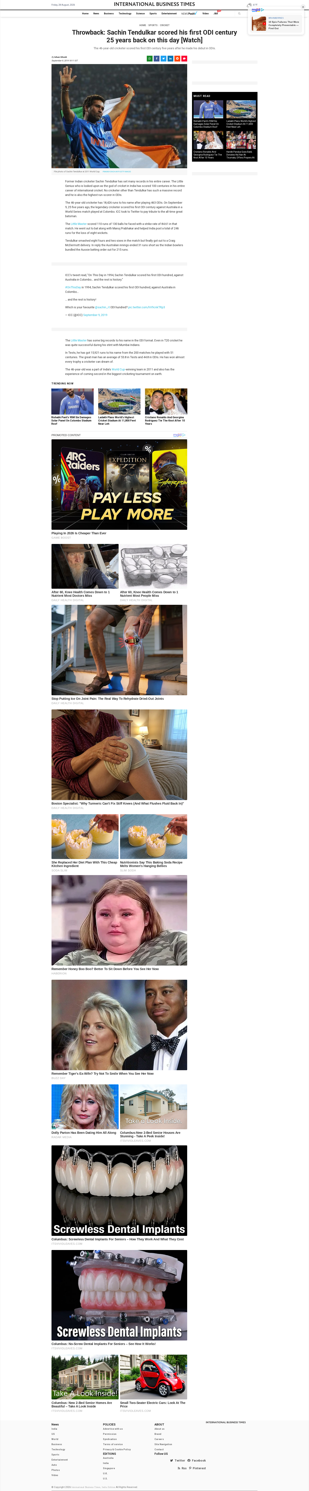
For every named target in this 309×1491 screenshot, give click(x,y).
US (53, 1434)
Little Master (79, 224)
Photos (56, 1470)
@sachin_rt (102, 307)
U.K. (105, 1473)
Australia (108, 1458)
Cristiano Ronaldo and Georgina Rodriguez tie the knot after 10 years (165, 420)
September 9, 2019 (95, 315)
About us (159, 1429)
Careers (159, 1439)
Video (205, 13)
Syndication (110, 1439)
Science (140, 13)
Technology (125, 13)
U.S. (105, 1478)
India (54, 1429)
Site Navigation (163, 1444)
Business (109, 13)
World (55, 1439)
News (96, 13)
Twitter (179, 1460)
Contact (159, 1449)
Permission (110, 1434)
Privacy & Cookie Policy (117, 1449)
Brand (157, 1434)
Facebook (198, 1460)
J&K (216, 13)
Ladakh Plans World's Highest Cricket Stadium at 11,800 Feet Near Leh (117, 420)
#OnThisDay (73, 287)
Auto (54, 1465)
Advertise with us (113, 1429)
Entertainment (169, 13)
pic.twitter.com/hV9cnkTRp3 (146, 307)
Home (85, 13)
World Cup (118, 369)
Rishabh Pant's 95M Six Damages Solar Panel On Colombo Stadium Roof (71, 420)
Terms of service (113, 1444)
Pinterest (198, 1468)
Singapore (109, 1468)
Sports (153, 13)
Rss (183, 1468)
